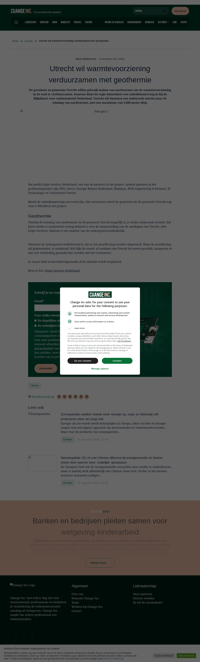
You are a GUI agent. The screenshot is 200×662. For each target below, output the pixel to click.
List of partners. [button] (124, 341)
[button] (100, 328)
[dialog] (100, 331)
